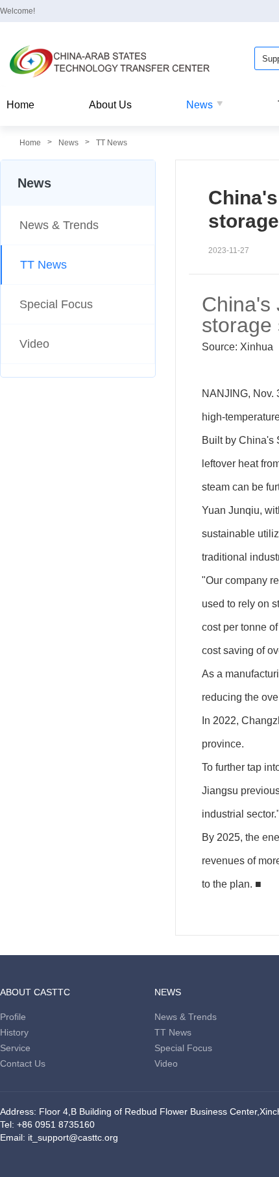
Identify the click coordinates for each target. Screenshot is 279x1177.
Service (15, 1048)
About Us (110, 104)
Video (34, 343)
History (14, 1032)
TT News (111, 142)
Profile (13, 1017)
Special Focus (56, 304)
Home (20, 104)
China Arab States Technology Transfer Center (110, 61)
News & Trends (59, 225)
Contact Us (22, 1063)
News (199, 104)
